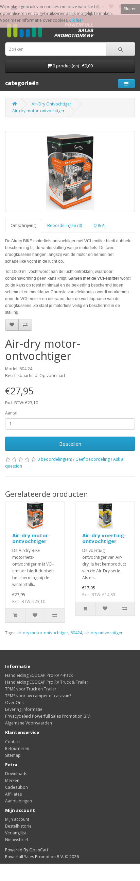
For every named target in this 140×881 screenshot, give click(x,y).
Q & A (99, 225)
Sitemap (13, 755)
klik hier (76, 20)
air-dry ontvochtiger (103, 633)
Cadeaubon (16, 787)
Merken (12, 780)
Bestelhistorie (18, 826)
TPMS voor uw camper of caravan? (38, 696)
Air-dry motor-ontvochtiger (38, 111)
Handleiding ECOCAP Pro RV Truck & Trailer (46, 682)
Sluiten (130, 9)
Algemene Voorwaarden (28, 723)
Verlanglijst (15, 833)
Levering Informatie (23, 709)
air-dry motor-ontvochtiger (42, 633)
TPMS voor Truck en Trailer (30, 689)
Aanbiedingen (18, 801)
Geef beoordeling (92, 459)
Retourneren (17, 748)
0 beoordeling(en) (54, 459)
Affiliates (13, 794)
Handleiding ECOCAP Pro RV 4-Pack (39, 675)
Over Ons (14, 702)
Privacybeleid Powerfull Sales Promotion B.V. (48, 716)
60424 (76, 633)
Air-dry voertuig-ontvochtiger (104, 538)
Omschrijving (23, 225)
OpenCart (38, 850)
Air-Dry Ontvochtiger (51, 104)
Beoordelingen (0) (64, 225)
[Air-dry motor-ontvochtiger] (70, 171)
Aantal (11, 413)
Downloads (16, 774)
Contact (12, 742)
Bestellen (70, 443)
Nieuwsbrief (16, 840)
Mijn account (17, 819)
